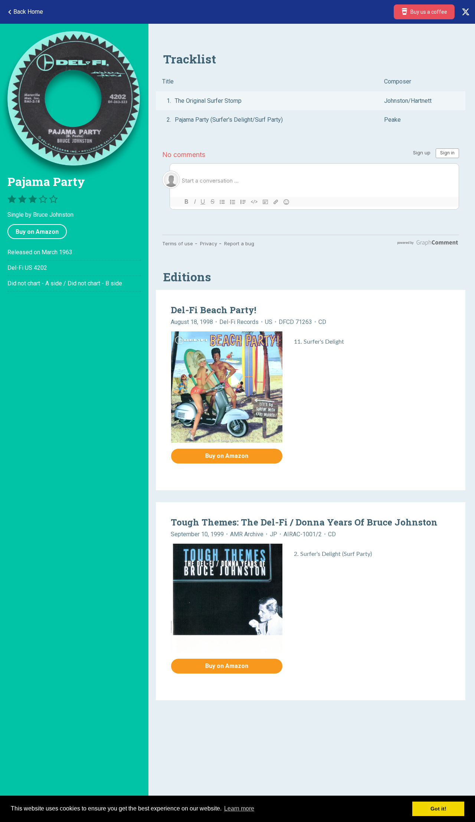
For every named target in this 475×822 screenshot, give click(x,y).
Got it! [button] (438, 809)
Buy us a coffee (428, 12)
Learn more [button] (239, 808)
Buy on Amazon (37, 231)
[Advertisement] (74, 361)
